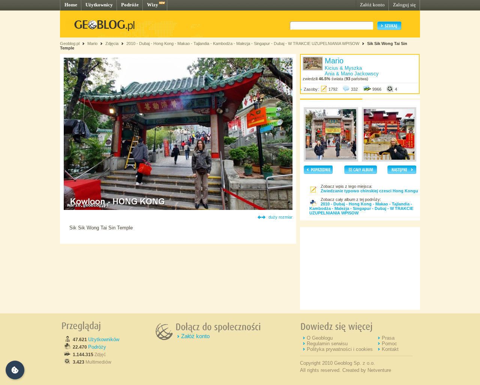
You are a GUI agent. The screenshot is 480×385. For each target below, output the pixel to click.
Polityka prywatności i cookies (340, 349)
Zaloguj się (404, 4)
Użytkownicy (99, 4)
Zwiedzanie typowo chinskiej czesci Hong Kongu (369, 191)
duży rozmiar (280, 217)
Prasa (388, 338)
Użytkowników (103, 339)
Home (70, 4)
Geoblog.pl (70, 43)
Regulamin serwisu (327, 343)
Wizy (152, 4)
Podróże (130, 4)
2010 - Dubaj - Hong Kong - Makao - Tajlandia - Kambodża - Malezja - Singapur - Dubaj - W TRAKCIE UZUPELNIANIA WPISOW (242, 43)
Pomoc (389, 343)
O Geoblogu (320, 338)
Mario (92, 43)
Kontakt (390, 349)
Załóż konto (372, 4)
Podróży (97, 347)
